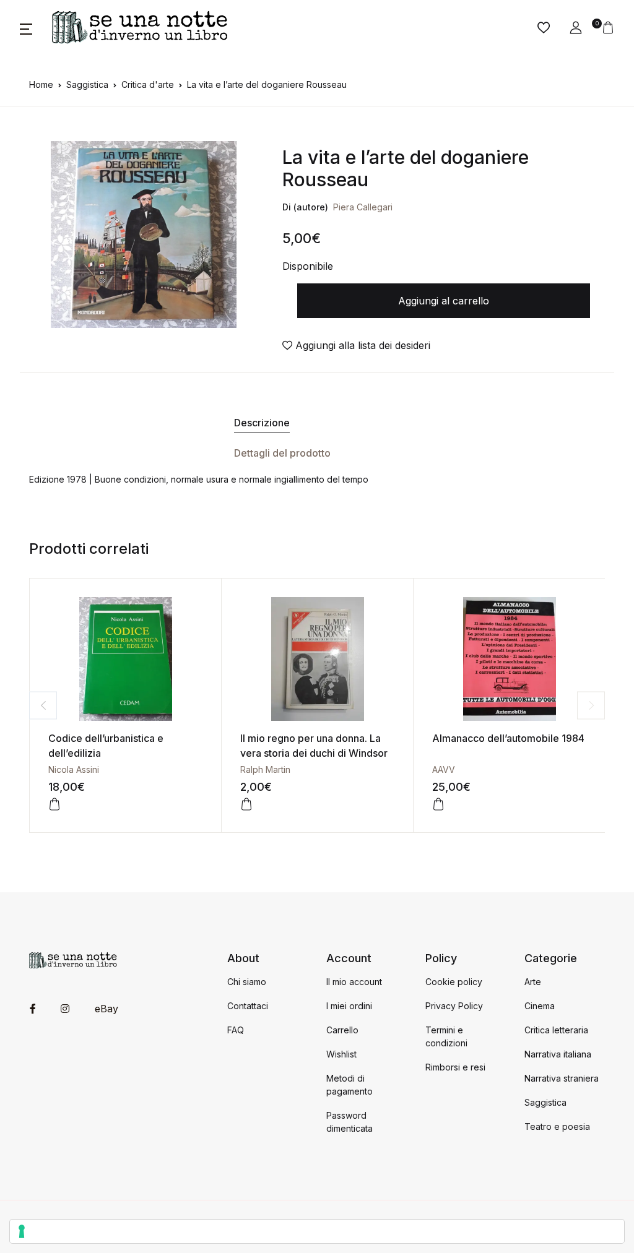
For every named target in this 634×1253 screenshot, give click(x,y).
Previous (43, 705)
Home (41, 84)
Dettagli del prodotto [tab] (282, 453)
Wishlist (341, 1054)
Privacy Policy (454, 1006)
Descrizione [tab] (262, 422)
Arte (532, 981)
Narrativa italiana (557, 1054)
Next (591, 705)
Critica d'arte (147, 84)
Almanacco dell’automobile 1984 (508, 738)
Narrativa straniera (561, 1078)
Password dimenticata (349, 1122)
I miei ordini (349, 1006)
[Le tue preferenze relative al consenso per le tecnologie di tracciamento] (317, 1231)
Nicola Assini (73, 769)
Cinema (539, 1006)
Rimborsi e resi (455, 1067)
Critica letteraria (556, 1030)
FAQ (235, 1030)
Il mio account (354, 981)
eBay (106, 1008)
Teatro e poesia (557, 1126)
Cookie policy (453, 981)
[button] (26, 28)
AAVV (443, 769)
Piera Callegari (363, 207)
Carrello (342, 1030)
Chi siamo (246, 981)
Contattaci (247, 1006)
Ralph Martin (265, 769)
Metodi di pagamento (349, 1084)
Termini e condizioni (446, 1036)
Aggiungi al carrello (443, 301)
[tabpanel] (143, 234)
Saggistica (87, 84)
